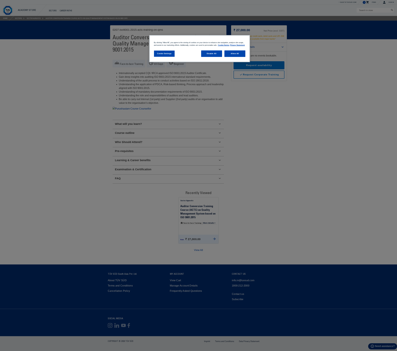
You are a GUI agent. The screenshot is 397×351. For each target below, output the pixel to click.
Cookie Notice (223, 45)
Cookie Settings (164, 53)
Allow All (235, 53)
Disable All (211, 53)
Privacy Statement (237, 45)
